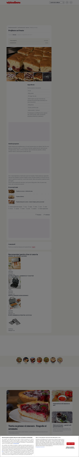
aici (2, 451)
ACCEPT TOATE (70, 443)
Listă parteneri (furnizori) (40, 446)
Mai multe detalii (16, 443)
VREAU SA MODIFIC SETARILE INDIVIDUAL (70, 447)
